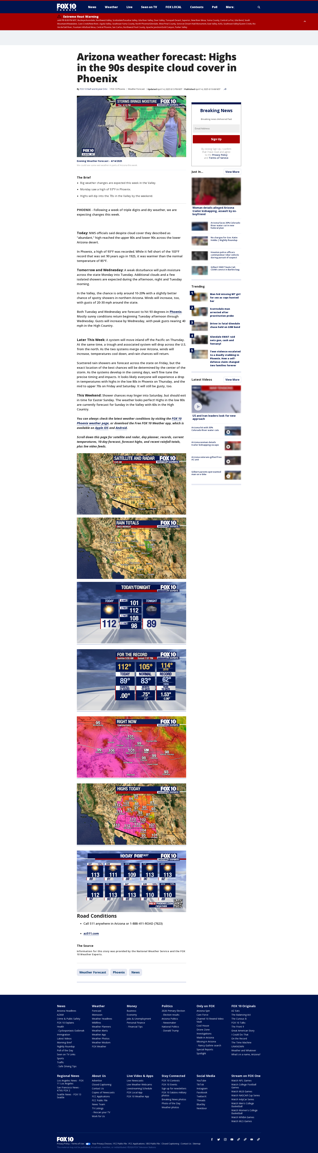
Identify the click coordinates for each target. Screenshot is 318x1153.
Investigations (204, 1033)
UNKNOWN (237, 1046)
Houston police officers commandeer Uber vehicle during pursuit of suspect (225, 255)
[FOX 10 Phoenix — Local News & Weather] (68, 7)
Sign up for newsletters (174, 1088)
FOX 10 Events (169, 1084)
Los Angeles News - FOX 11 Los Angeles (70, 1082)
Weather (98, 1006)
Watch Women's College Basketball (244, 1112)
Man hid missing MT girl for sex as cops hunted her (225, 298)
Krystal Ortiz (101, 89)
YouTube (201, 1080)
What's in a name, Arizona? (245, 1054)
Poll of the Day (65, 1050)
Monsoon (97, 1014)
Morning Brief (64, 1042)
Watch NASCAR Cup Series (245, 1095)
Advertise (97, 1080)
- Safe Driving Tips (67, 1066)
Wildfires (96, 1022)
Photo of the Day (171, 1103)
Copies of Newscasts (103, 1092)
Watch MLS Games (241, 1121)
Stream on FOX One (246, 1076)
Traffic (60, 1062)
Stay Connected (173, 1076)
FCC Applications (101, 1096)
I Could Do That (239, 1034)
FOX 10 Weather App (138, 1096)
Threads (201, 1100)
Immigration (63, 1034)
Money (132, 1006)
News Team (98, 1104)
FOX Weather (99, 1046)
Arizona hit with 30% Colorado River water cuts (205, 429)
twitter (218, 1139)
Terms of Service (218, 157)
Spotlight (201, 1053)
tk (238, 1139)
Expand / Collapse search (259, 7)
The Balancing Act (241, 1014)
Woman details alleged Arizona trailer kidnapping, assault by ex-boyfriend (214, 211)
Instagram (202, 1088)
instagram (225, 1139)
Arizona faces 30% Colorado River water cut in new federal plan (225, 225)
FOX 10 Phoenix (117, 89)
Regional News (68, 1076)
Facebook (202, 1092)
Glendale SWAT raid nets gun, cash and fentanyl (222, 340)
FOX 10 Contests (171, 1080)
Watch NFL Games (241, 1080)
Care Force (202, 1014)
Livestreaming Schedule (139, 1088)
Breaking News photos (174, 1099)
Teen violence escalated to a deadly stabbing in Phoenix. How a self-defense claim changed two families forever (225, 358)
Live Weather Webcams (139, 1084)
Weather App (99, 1034)
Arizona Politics (170, 1018)
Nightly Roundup (66, 1046)
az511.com (91, 933)
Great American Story (242, 1030)
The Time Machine (241, 1042)
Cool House (203, 1025)
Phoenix (119, 972)
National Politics (170, 1026)
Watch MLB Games (241, 1091)
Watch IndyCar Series (242, 1099)
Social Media (206, 1076)
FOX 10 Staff (85, 89)
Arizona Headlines (66, 1010)
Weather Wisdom (101, 1042)
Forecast (96, 1010)
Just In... (197, 172)
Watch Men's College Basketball (242, 1105)
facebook (212, 1139)
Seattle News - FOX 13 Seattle (69, 1096)
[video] (216, 399)
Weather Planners (101, 1026)
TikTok (200, 1084)
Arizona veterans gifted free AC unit (206, 458)
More (230, 7)
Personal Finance (136, 1022)
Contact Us (98, 1088)
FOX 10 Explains (65, 1022)
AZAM (60, 1014)
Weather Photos (100, 1038)
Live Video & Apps (140, 1076)
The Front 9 (237, 1026)
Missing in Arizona (206, 1041)
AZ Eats (235, 1010)
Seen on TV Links (66, 1054)
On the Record (239, 1038)
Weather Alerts (100, 1030)
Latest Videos (201, 379)
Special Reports (205, 1049)
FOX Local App (134, 1092)
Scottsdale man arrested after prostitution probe (222, 312)
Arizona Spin (203, 1010)
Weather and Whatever (243, 1050)
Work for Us (98, 1116)
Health (60, 1026)
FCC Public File (99, 1100)
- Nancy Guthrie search (209, 1045)
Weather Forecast (136, 89)
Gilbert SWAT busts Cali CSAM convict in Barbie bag (225, 268)
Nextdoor (202, 1108)
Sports (60, 1058)
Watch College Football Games (243, 1086)
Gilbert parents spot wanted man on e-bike (206, 473)
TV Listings (98, 1108)
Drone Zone (203, 1029)
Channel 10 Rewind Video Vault (210, 1020)
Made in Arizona (205, 1037)
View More (232, 172)
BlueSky (201, 1104)
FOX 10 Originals (243, 1006)
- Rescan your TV (101, 1112)
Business (131, 1010)
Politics (167, 1006)
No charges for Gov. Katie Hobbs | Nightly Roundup (224, 239)
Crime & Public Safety (68, 1018)
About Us (99, 1076)
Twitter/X (201, 1096)
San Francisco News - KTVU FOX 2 (68, 1089)
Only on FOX (206, 1006)
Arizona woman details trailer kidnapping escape (205, 443)
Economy (132, 1014)
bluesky (245, 1139)
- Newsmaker (169, 1022)
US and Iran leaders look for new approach (214, 417)
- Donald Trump (170, 1030)
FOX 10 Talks (238, 1022)
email (251, 1139)
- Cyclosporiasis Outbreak (70, 1030)
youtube (232, 1139)
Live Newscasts (135, 1080)
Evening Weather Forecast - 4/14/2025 (99, 161)
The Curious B (239, 1018)
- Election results (170, 1014)
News (135, 972)
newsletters (258, 1139)
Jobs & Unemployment (139, 1018)
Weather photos (170, 1107)
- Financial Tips (135, 1026)
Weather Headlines (102, 1018)
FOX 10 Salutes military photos (174, 1094)
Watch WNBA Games (242, 1117)
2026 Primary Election (173, 1010)
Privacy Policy (220, 154)
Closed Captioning (101, 1084)
